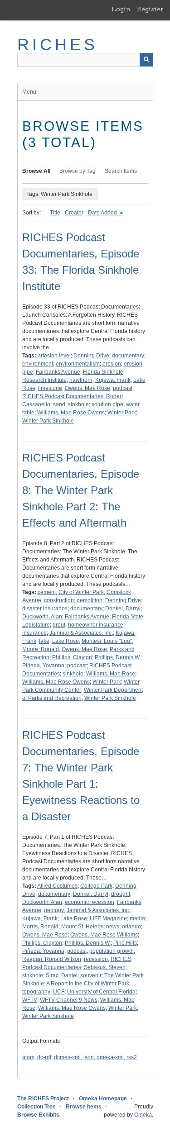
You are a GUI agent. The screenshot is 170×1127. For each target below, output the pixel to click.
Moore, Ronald (40, 649)
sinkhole (78, 404)
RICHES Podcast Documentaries (62, 396)
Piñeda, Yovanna (43, 665)
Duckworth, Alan (42, 616)
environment (37, 364)
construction (59, 600)
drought (120, 894)
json (88, 1057)
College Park (96, 886)
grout (59, 625)
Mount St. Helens (82, 926)
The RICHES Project (43, 1098)
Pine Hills (125, 943)
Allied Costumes (57, 886)
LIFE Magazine (108, 918)
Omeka (143, 1115)
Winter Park (121, 412)
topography (36, 992)
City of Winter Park (81, 592)
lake (44, 641)
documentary (128, 355)
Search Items (121, 171)
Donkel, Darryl (123, 608)
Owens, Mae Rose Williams (104, 935)
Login (121, 9)
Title (55, 212)
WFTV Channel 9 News (68, 1000)
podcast (122, 388)
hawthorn (80, 380)
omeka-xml (110, 1057)
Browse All (36, 171)
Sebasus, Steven (105, 967)
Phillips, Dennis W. (118, 657)
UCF (58, 992)
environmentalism (78, 364)
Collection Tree (36, 1106)
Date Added (103, 212)
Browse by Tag (77, 171)
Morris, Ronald (40, 926)
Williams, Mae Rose (110, 673)
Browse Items (84, 1106)
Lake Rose (65, 641)
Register (150, 9)
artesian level (54, 355)
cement (47, 592)
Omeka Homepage (103, 1098)
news (112, 926)
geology (54, 910)
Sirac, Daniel (62, 975)
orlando (131, 926)
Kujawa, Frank (113, 380)
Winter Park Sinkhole (48, 421)
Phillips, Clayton (72, 657)
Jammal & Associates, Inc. (81, 633)
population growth (111, 951)
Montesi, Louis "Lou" (107, 641)
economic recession (89, 902)
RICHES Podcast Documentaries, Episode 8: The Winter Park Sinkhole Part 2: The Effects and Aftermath (80, 490)
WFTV (29, 1000)
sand (59, 404)
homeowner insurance (95, 625)
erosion (111, 364)
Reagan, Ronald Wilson (51, 959)
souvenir (91, 975)
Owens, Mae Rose (87, 388)
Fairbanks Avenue (58, 372)
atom (28, 1057)
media (137, 918)
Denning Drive (91, 355)
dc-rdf (44, 1057)
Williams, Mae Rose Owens (71, 412)
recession (96, 959)
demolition (89, 600)
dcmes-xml (67, 1057)
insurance (34, 633)
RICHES (57, 44)
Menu (29, 92)
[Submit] (146, 60)
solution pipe (107, 404)
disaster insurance (45, 608)
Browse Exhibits (38, 1115)
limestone (50, 388)
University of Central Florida (101, 992)
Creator (74, 212)
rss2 (131, 1057)
